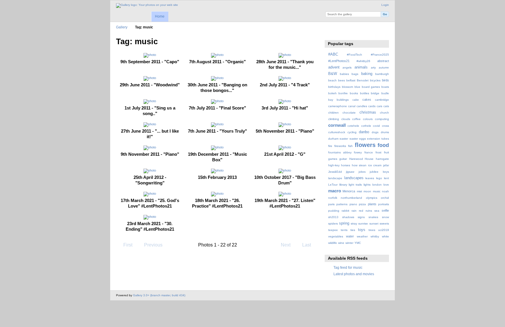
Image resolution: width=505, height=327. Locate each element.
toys (361, 230)
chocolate (349, 112)
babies (344, 74)
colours (368, 119)
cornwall (337, 125)
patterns (341, 204)
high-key (334, 165)
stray (354, 223)
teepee (333, 230)
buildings (343, 99)
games (332, 158)
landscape (335, 178)
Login (385, 4)
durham (333, 138)
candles (362, 106)
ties (352, 230)
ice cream (375, 165)
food (383, 145)
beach (332, 80)
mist (359, 191)
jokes (362, 171)
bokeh (332, 93)
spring (344, 223)
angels (347, 67)
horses (345, 165)
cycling (352, 132)
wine (341, 242)
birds (385, 80)
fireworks (340, 146)
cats (386, 106)
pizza (362, 204)
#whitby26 (363, 61)
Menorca (349, 191)
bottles (364, 93)
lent (386, 178)
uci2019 (383, 230)
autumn (384, 67)
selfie (385, 210)
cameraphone (337, 106)
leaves (369, 178)
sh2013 (333, 217)
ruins (369, 210)
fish (350, 146)
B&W (332, 74)
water (350, 236)
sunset (373, 223)
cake (355, 99)
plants (372, 204)
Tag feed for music (347, 267)
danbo (364, 132)
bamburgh (382, 74)
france (368, 152)
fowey (358, 152)
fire (330, 146)
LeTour (333, 184)
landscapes (354, 178)
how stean (359, 165)
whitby (375, 236)
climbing (333, 119)
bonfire (343, 93)
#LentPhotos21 (339, 61)
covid (376, 125)
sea (376, 210)
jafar (386, 165)
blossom (347, 86)
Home (160, 16)
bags (355, 74)
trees (372, 230)
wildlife (332, 242)
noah (385, 191)
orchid (385, 197)
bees (341, 80)
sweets (384, 223)
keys (386, 171)
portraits (383, 204)
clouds (345, 119)
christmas (367, 112)
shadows (348, 217)
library (343, 184)
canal (351, 106)
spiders (333, 223)
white (385, 236)
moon (367, 191)
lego (379, 178)
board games (371, 86)
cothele (366, 125)
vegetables (335, 236)
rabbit (345, 210)
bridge (375, 93)
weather (362, 236)
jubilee (374, 171)
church (384, 112)
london (377, 184)
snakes (373, 217)
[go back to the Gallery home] (147, 5)
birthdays (334, 86)
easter (344, 138)
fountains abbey (340, 152)
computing (382, 119)
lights (367, 184)
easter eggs (358, 138)
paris (331, 204)
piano (353, 204)
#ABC (333, 54)
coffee (356, 119)
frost (378, 152)
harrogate (382, 158)
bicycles (375, 80)
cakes (366, 99)
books (354, 93)
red (361, 210)
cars (379, 106)
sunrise (363, 223)
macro (334, 190)
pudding (333, 210)
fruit (386, 152)
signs (361, 217)
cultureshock (336, 132)
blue (357, 86)
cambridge (382, 99)
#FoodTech (354, 54)
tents (344, 230)
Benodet (363, 80)
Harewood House (361, 158)
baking (366, 74)
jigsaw (350, 171)
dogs (375, 132)
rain (354, 210)
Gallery (121, 27)
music (377, 191)
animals (361, 67)
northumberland (351, 197)
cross (385, 125)
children (333, 112)
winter (349, 242)
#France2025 (380, 54)
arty (373, 67)
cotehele (353, 125)
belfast (350, 80)
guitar (343, 158)
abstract (383, 61)
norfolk (332, 197)
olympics (371, 197)
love (386, 184)
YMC (357, 242)
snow (385, 217)
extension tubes (378, 138)
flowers (365, 145)
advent (334, 67)
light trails (355, 184)
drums (385, 132)
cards (372, 106)
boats (385, 86)
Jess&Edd (335, 171)
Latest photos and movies (353, 274)
